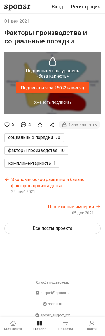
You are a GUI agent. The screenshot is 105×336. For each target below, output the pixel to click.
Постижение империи (71, 206)
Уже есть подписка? (52, 102)
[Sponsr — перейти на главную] (17, 7)
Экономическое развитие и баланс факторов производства (47, 182)
